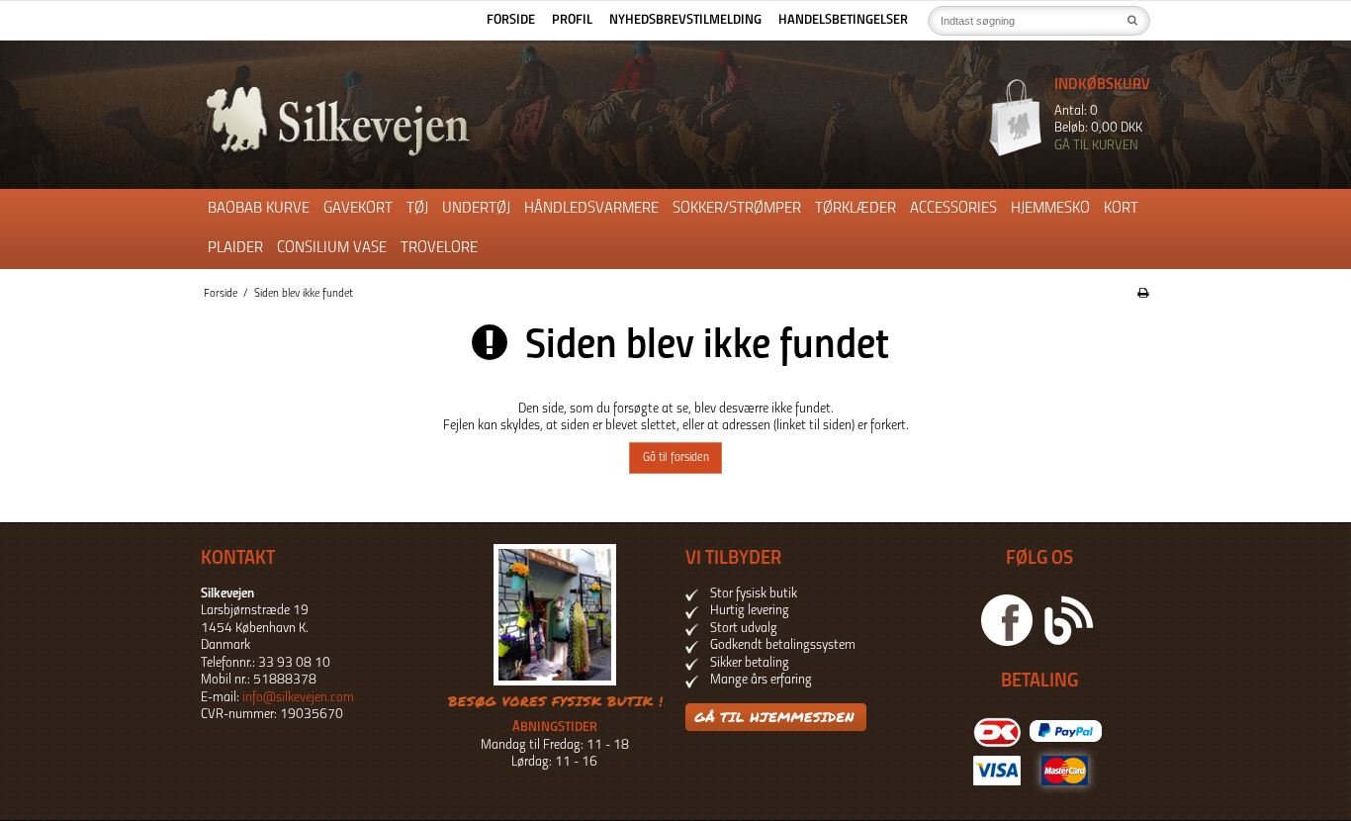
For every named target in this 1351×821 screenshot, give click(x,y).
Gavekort (358, 209)
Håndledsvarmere (591, 209)
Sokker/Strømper (737, 209)
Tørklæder (855, 209)
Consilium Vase (332, 248)
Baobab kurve (259, 209)
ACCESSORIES (953, 209)
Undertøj (476, 209)
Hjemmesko (1050, 209)
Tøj (417, 209)
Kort (1121, 209)
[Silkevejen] (433, 121)
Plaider (235, 248)
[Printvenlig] (1142, 294)
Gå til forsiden (676, 458)
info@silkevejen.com (298, 697)
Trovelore (439, 248)
